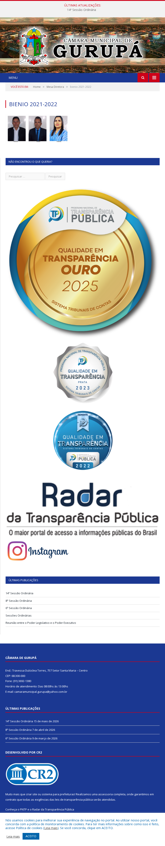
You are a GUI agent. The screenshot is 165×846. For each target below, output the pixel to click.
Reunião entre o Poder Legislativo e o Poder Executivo (41, 623)
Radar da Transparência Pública (53, 809)
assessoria (105, 794)
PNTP (23, 809)
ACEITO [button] (31, 836)
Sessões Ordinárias (19, 615)
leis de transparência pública (74, 799)
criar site (31, 794)
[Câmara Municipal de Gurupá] (82, 45)
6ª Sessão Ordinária (19, 608)
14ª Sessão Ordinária (19, 593)
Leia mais (51, 828)
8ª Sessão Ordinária (81, 10)
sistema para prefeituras (58, 794)
